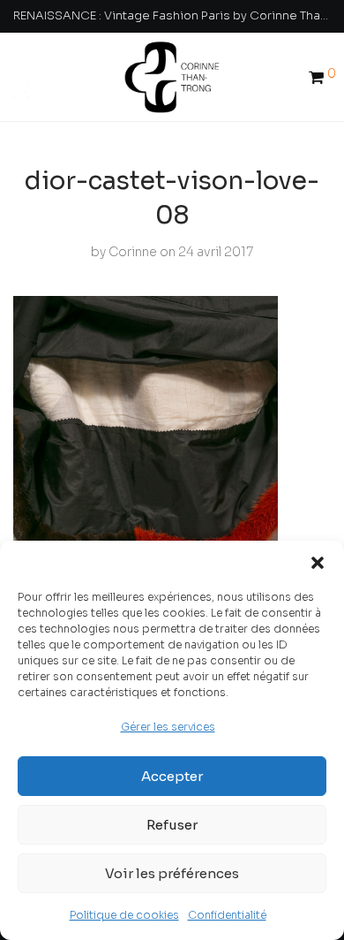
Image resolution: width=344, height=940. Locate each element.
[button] (317, 563)
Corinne (132, 252)
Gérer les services (168, 726)
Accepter (172, 776)
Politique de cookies (124, 914)
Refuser (172, 824)
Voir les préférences (172, 873)
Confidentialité (227, 914)
